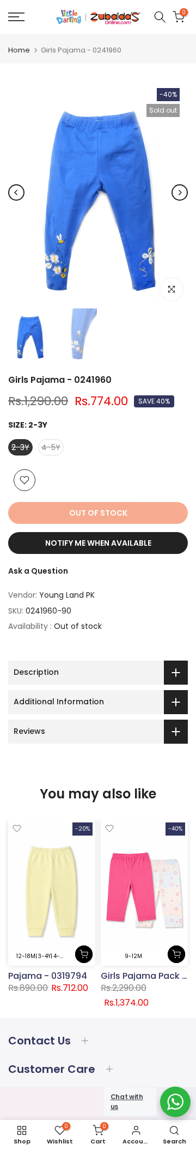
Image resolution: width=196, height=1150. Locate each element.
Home (19, 50)
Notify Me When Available (98, 543)
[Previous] (16, 192)
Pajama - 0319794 (47, 975)
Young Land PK (67, 594)
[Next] (179, 192)
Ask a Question (38, 570)
